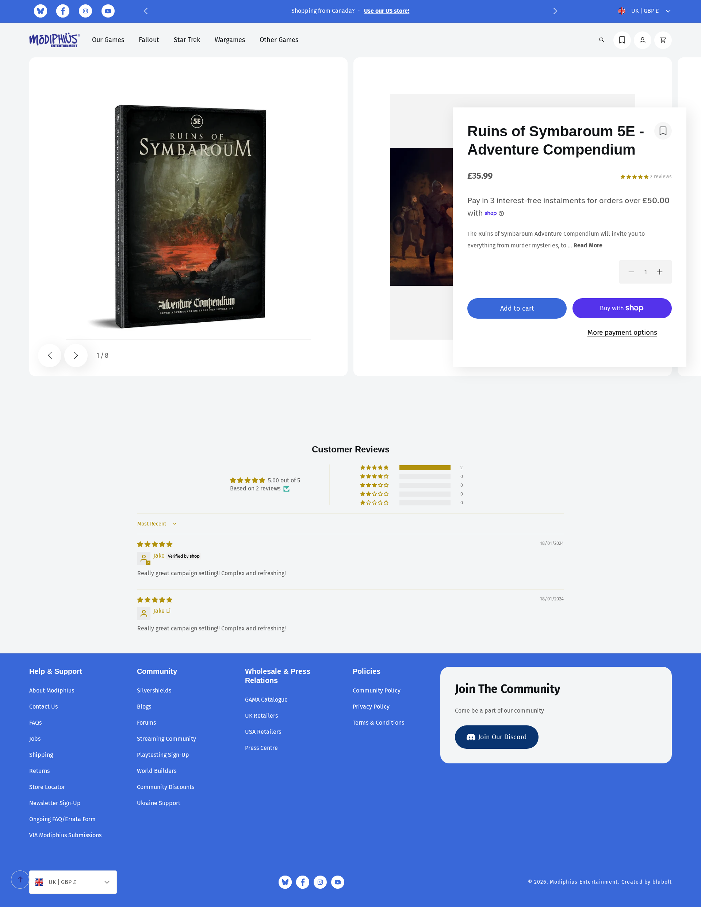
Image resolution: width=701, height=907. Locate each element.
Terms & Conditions (378, 722)
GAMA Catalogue (266, 699)
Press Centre (261, 747)
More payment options (622, 332)
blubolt (662, 882)
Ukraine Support (158, 803)
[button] (146, 11)
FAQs (35, 722)
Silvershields (154, 690)
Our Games (108, 40)
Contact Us (43, 706)
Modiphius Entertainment (584, 882)
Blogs (144, 706)
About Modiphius (51, 690)
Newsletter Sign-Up (55, 803)
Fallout (149, 40)
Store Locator (47, 786)
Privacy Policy (371, 706)
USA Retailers (263, 731)
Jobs (35, 738)
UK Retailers (261, 715)
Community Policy (377, 690)
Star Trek (187, 40)
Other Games (279, 40)
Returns (39, 770)
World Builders (156, 770)
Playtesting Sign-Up (163, 754)
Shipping (41, 754)
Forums (146, 722)
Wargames (230, 40)
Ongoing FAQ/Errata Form (62, 819)
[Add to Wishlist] (663, 131)
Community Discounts (165, 786)
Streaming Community (166, 738)
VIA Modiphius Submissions (65, 835)
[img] (154, 544)
